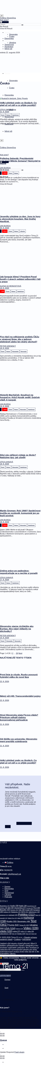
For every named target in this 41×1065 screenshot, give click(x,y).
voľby (24, 931)
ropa (20, 918)
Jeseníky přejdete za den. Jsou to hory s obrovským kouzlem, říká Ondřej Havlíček (20, 219)
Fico (36, 908)
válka (30, 931)
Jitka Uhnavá (6, 110)
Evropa (29, 908)
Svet (6, 41)
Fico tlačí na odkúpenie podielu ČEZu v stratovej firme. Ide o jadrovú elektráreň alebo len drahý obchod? (19, 339)
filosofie (5, 910)
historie (14, 910)
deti (11, 908)
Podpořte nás (5, 976)
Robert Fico (12, 918)
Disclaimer (26, 939)
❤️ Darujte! (4, 964)
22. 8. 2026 (4, 681)
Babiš (23, 906)
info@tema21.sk (14, 874)
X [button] (0, 966)
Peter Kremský (8, 346)
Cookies (17, 939)
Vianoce (19, 928)
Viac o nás (4, 878)
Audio (14, 906)
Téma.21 (24, 925)
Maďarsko (16, 912)
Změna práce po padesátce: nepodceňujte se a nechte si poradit (18, 572)
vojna (16, 931)
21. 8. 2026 (4, 112)
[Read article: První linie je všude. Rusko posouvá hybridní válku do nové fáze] (20, 666)
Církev (3, 908)
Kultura (7, 912)
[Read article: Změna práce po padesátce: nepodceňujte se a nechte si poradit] (20, 553)
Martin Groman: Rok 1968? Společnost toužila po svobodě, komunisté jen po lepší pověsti (20, 513)
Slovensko (13, 34)
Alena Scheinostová (10, 286)
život (34, 933)
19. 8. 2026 (4, 288)
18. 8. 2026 (4, 464)
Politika (26, 914)
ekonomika (20, 908)
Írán (14, 933)
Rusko (12, 921)
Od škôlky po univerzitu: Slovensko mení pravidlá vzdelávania (18, 740)
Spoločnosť (9, 45)
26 (17, 653)
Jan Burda (5, 168)
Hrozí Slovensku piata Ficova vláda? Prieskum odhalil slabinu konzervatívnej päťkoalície (19, 717)
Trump (13, 925)
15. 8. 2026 (4, 638)
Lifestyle (8, 895)
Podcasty (8, 897)
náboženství (34, 912)
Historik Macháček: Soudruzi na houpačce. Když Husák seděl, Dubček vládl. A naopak (20, 397)
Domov (7, 32)
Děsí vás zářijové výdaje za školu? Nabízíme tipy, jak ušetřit (18, 456)
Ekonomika (9, 38)
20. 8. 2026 (4, 228)
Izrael (29, 910)
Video (30, 928)
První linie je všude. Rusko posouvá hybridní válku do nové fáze (19, 675)
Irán (22, 910)
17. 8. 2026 (4, 580)
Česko (11, 36)
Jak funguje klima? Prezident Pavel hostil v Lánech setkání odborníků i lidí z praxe (20, 279)
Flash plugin (19, 1052)
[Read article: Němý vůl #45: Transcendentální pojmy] (20, 688)
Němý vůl (8, 49)
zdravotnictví (6, 934)
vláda (6, 931)
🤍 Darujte (4, 22)
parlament (4, 915)
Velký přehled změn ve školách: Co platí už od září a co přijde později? (18, 104)
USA (9, 928)
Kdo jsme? (4, 20)
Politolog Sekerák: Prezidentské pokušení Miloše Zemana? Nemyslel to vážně (20, 161)
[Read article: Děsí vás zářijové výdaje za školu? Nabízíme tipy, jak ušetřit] (20, 437)
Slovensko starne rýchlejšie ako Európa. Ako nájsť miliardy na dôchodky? (16, 628)
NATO (24, 912)
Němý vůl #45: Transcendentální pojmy (20, 696)
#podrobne (9, 47)
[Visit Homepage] (5, 13)
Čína (28, 933)
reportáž (3, 918)
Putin (38, 915)
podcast (13, 915)
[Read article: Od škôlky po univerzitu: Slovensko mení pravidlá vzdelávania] (20, 730)
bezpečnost (31, 906)
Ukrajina (12, 43)
